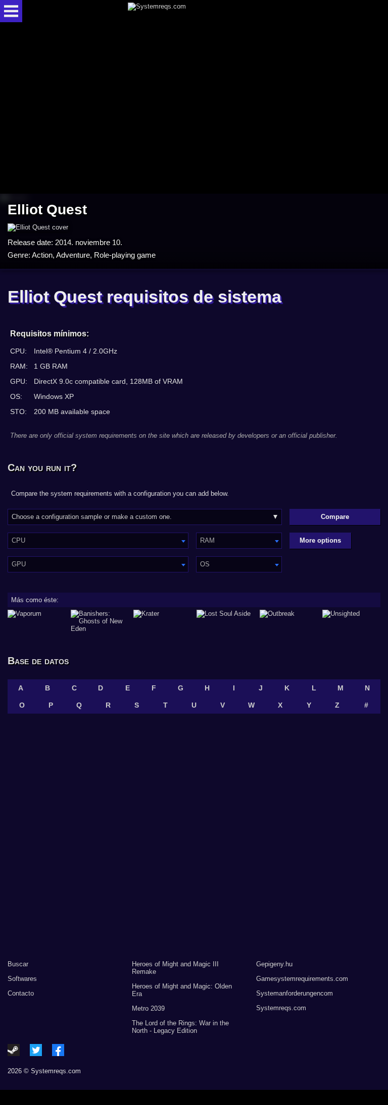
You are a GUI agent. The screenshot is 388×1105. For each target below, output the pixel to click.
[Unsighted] (351, 621)
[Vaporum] (37, 621)
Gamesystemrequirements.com (302, 978)
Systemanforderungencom (294, 993)
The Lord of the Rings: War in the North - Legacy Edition (180, 1026)
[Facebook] (58, 1050)
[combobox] (98, 541)
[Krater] (162, 621)
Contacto (21, 993)
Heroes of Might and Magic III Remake (175, 967)
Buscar (18, 964)
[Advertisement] (194, 108)
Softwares (22, 978)
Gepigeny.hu (274, 964)
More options (320, 540)
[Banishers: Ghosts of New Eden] (100, 621)
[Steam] (14, 1050)
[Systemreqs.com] (203, 11)
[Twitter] (36, 1050)
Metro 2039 (148, 1008)
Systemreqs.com (281, 1008)
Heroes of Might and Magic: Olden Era (182, 990)
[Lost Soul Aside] (226, 621)
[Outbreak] (289, 621)
